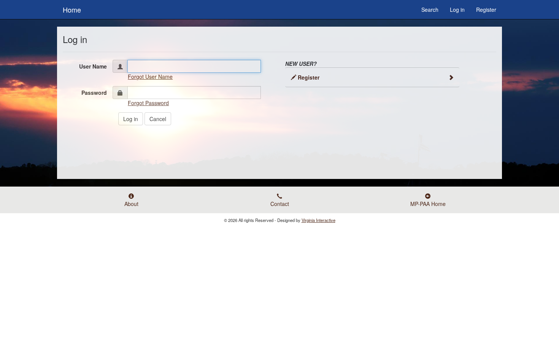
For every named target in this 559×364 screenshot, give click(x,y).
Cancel (157, 119)
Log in (457, 9)
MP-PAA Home (428, 204)
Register (486, 9)
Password (94, 92)
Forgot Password (148, 103)
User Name (93, 66)
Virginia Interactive (318, 220)
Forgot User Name (150, 76)
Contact (279, 204)
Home (72, 8)
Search (429, 9)
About (131, 204)
